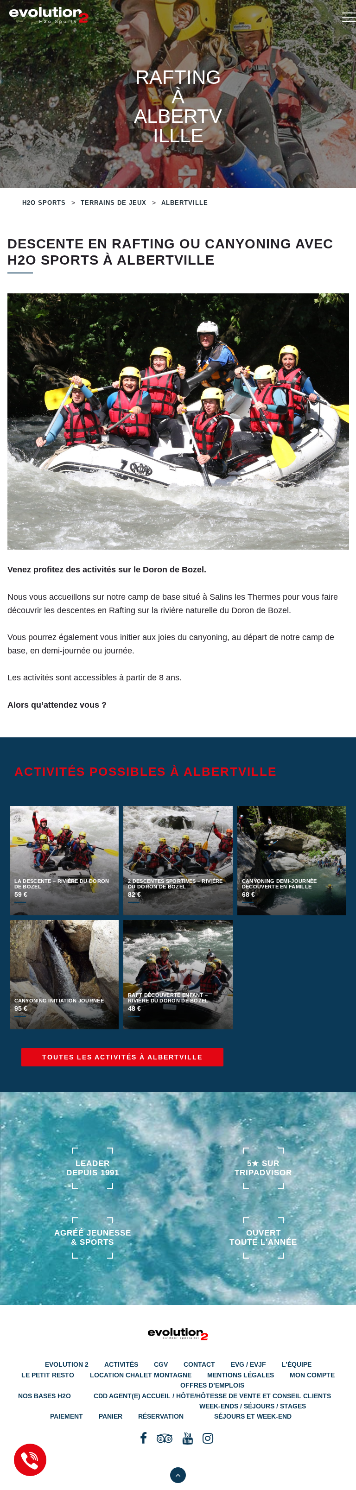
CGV (161, 1364)
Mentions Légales (240, 1375)
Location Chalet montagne (140, 1375)
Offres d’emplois (212, 1385)
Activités (121, 1364)
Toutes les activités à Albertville (122, 1057)
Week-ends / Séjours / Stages (252, 1406)
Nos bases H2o (44, 1396)
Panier (110, 1416)
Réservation (161, 1416)
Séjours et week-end (253, 1416)
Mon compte (312, 1375)
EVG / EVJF (248, 1364)
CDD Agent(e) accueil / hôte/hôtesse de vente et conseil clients (212, 1396)
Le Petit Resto (47, 1375)
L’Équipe (297, 1364)
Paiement (66, 1416)
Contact (199, 1364)
